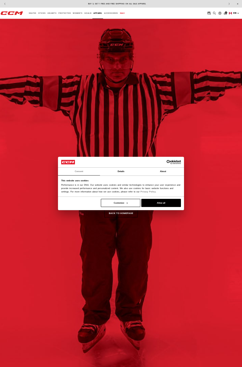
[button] (32, 13)
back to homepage (121, 213)
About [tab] (163, 171)
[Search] (214, 13)
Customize (119, 203)
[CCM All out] (12, 13)
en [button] (235, 13)
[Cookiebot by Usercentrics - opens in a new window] (168, 162)
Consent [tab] (79, 171)
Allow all (161, 203)
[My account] (220, 13)
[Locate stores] (209, 13)
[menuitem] (32, 13)
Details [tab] (121, 171)
